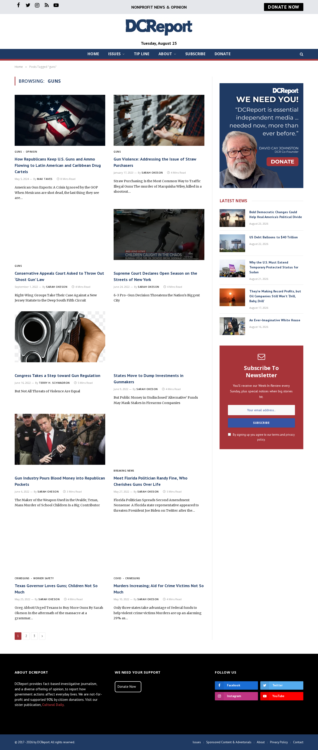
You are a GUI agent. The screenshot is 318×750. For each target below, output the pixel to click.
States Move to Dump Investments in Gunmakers (148, 378)
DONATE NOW (283, 7)
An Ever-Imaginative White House (274, 320)
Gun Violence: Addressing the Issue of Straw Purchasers (155, 162)
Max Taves (45, 179)
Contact (298, 742)
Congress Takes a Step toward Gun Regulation (57, 375)
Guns (18, 151)
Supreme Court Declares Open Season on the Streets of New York (155, 276)
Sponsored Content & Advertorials (228, 742)
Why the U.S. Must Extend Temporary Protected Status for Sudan (273, 267)
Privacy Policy (279, 742)
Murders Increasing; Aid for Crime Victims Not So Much (159, 589)
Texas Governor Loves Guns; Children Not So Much (56, 589)
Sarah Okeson (152, 172)
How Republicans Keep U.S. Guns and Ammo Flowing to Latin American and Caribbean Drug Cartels (58, 165)
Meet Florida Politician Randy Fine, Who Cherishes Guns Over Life (150, 481)
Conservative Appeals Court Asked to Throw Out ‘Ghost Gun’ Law (59, 276)
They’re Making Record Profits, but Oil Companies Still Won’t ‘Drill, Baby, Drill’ (275, 296)
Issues (114, 53)
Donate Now (127, 686)
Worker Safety (43, 578)
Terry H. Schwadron (54, 382)
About (165, 53)
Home (93, 53)
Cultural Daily (53, 704)
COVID (118, 578)
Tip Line (141, 53)
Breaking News (124, 470)
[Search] (301, 54)
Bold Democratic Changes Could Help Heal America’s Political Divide (275, 214)
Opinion (31, 151)
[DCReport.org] (159, 27)
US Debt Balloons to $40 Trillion (273, 237)
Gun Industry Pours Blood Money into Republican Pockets (60, 481)
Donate (222, 53)
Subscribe (195, 53)
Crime (18, 578)
